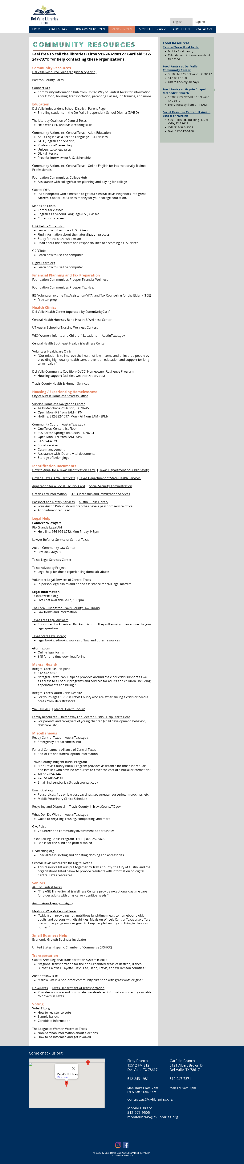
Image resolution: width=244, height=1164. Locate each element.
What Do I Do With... (46, 814)
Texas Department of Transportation (78, 988)
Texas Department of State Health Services (110, 478)
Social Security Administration (110, 486)
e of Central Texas (83, 749)
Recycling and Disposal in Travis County (60, 806)
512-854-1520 (177, 78)
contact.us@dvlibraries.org (150, 1099)
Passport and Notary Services (53, 502)
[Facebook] (125, 1145)
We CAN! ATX (41, 709)
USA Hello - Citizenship (48, 226)
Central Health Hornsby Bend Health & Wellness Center (72, 320)
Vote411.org (41, 1008)
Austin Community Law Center (54, 548)
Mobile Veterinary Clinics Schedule (62, 799)
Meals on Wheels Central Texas (54, 911)
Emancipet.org (42, 790)
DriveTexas (40, 988)
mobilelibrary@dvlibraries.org (152, 1117)
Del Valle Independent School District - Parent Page (69, 108)
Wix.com (128, 1155)
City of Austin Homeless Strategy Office (60, 396)
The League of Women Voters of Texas (59, 1029)
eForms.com (41, 648)
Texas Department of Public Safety (124, 470)
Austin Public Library (93, 502)
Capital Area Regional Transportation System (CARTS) (70, 960)
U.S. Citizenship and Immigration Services (100, 494)
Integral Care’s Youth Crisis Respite (57, 693)
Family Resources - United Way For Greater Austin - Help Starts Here (81, 717)
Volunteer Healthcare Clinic (51, 351)
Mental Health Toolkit (69, 709)
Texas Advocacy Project (49, 568)
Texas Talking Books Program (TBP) (57, 839)
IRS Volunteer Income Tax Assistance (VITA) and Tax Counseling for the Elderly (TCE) (91, 295)
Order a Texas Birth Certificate (53, 478)
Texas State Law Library (49, 636)
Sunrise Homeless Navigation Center (58, 404)
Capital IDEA (41, 190)
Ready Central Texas (46, 737)
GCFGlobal (39, 251)
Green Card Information (49, 494)
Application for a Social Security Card (58, 486)
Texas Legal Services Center (51, 560)
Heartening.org (43, 851)
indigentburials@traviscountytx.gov (72, 782)
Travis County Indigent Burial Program (59, 762)
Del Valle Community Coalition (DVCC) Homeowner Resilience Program (83, 371)
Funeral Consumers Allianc (51, 749)
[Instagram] (118, 1145)
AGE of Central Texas (47, 887)
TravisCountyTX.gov (107, 806)
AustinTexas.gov (113, 335)
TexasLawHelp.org (45, 596)
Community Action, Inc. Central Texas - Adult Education (71, 133)
